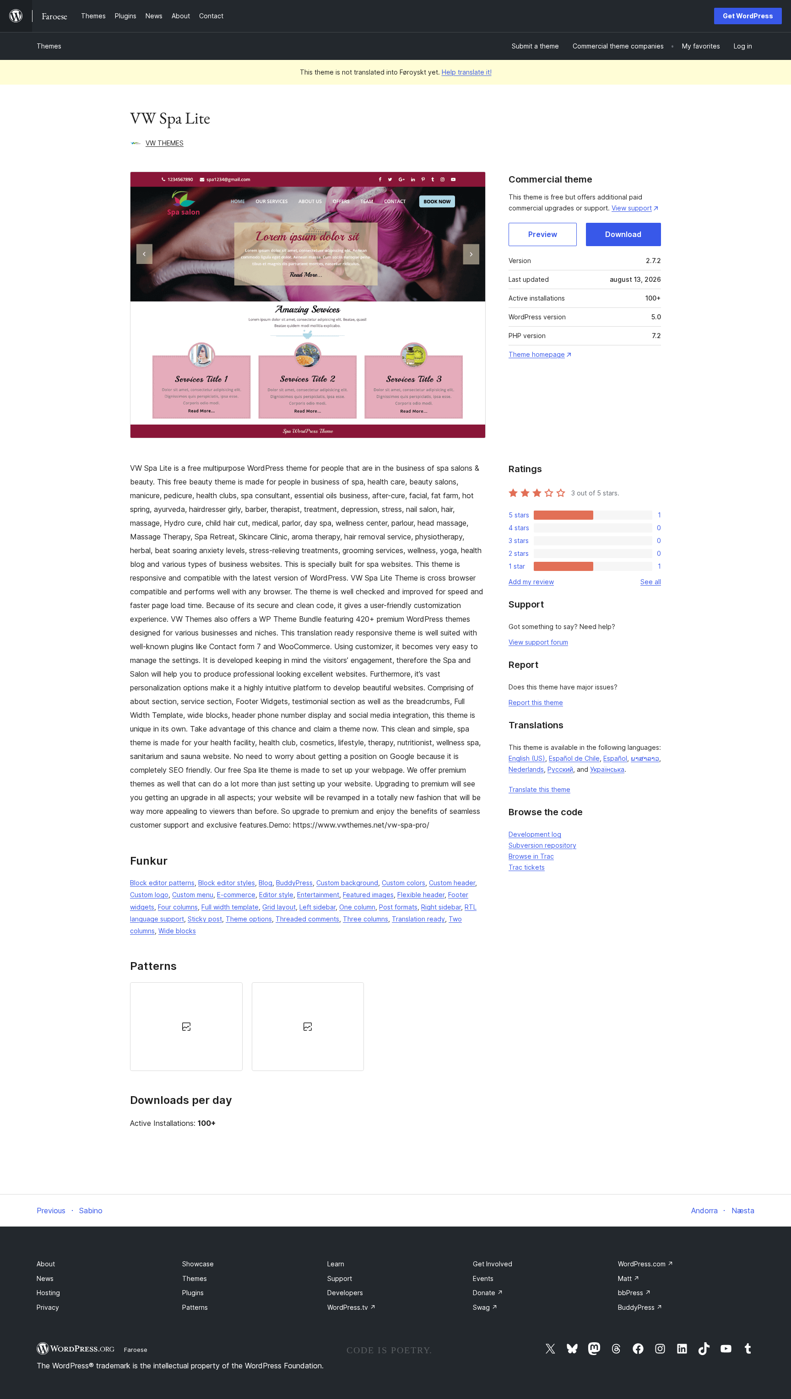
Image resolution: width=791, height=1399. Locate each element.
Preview (542, 234)
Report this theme (536, 702)
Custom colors (403, 883)
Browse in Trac (531, 856)
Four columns (178, 907)
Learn (335, 1264)
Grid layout (279, 907)
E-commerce (236, 895)
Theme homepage (537, 354)
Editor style (276, 895)
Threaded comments (307, 919)
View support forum (538, 642)
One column (357, 907)
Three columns (365, 919)
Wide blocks (177, 931)
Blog (265, 883)
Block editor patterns (162, 883)
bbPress (634, 1293)
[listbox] (308, 1026)
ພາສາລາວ (645, 758)
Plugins (193, 1293)
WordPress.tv (351, 1307)
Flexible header (420, 895)
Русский (560, 769)
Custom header (452, 883)
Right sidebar (441, 907)
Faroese (135, 1349)
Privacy (48, 1307)
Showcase (198, 1264)
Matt (628, 1278)
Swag (485, 1307)
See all (650, 582)
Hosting (48, 1293)
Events (483, 1278)
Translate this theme (539, 789)
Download (623, 234)
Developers (345, 1293)
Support (339, 1278)
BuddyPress (294, 883)
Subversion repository (542, 845)
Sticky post (205, 919)
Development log (535, 834)
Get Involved (492, 1264)
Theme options (249, 919)
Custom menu (192, 895)
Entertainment (318, 895)
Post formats (398, 907)
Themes (49, 46)
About (46, 1264)
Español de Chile (574, 758)
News (45, 1278)
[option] (186, 1026)
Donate (488, 1293)
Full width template (230, 907)
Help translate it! (467, 72)
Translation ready (418, 919)
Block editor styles (226, 883)
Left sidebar (317, 907)
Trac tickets (527, 867)
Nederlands (526, 769)
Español (615, 758)
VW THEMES (165, 143)
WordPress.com (645, 1264)
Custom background (347, 883)
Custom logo (149, 895)
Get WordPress (748, 16)
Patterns (195, 1307)
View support (632, 208)
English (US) (527, 758)
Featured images (368, 895)
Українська (607, 769)
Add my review (531, 582)
